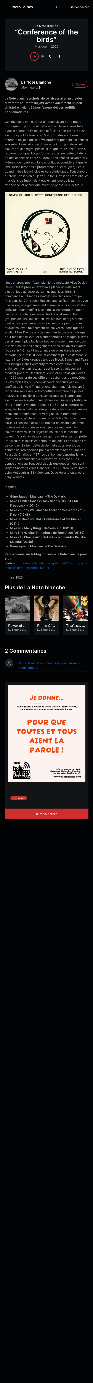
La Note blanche (36, 82)
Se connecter (79, 7)
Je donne (18, 798)
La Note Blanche (46, 26)
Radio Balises (22, 7)
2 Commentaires (25, 651)
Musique (41, 46)
